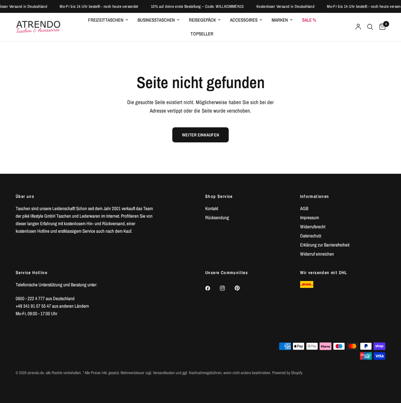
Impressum (309, 217)
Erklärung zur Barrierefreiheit (324, 244)
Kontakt (211, 208)
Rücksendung (217, 217)
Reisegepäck (202, 20)
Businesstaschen (156, 20)
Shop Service (219, 196)
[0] (380, 27)
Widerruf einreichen (317, 254)
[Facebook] (212, 288)
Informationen (314, 196)
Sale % (309, 20)
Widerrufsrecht (312, 226)
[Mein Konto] (358, 27)
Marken (280, 20)
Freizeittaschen (105, 20)
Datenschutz (310, 235)
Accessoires (244, 20)
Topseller (201, 33)
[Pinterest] (241, 288)
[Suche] (370, 27)
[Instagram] (227, 288)
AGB (304, 208)
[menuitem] (108, 20)
